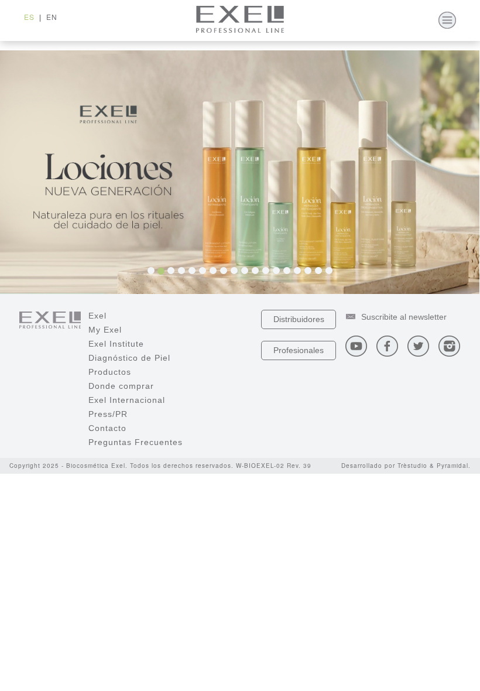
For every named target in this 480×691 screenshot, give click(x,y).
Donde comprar (121, 386)
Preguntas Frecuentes (135, 442)
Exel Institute (116, 343)
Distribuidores (298, 319)
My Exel (105, 329)
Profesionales (298, 350)
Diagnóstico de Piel (129, 357)
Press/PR (108, 414)
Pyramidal (452, 465)
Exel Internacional (126, 400)
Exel (97, 315)
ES (29, 17)
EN (51, 17)
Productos (109, 372)
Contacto (107, 428)
